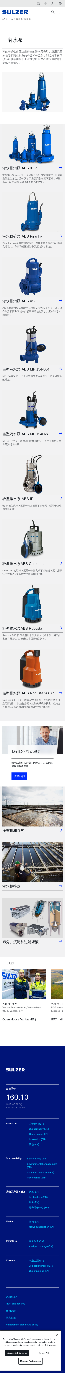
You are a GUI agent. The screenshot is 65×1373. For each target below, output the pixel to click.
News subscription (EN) (41, 1226)
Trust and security (15, 1303)
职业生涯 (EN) (36, 1260)
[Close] (57, 1334)
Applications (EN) (38, 1197)
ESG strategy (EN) (36, 1158)
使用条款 (11, 1310)
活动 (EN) (34, 1144)
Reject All (44, 1353)
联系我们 (19, 776)
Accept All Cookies (17, 1353)
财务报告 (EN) (36, 1241)
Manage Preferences (30, 1361)
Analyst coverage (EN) (41, 1246)
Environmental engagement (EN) (42, 1165)
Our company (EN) (39, 1128)
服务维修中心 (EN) (39, 1207)
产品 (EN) (34, 1191)
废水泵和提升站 (23, 19)
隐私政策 (11, 1317)
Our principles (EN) (39, 1270)
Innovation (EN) (37, 1139)
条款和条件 (12, 1296)
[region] (30, 1350)
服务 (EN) (34, 1202)
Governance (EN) (36, 1177)
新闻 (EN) (34, 1221)
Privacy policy (51, 1345)
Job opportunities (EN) (41, 1265)
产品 (10, 19)
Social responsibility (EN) (40, 1172)
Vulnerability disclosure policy (22, 1324)
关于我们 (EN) (36, 1123)
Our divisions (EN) (38, 1133)
